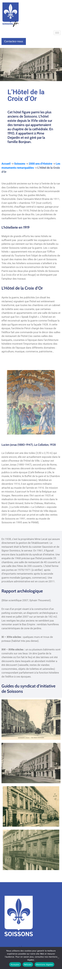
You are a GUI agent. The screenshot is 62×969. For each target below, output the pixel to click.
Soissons (19, 163)
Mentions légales (44, 964)
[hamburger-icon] (57, 33)
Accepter (15, 964)
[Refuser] (58, 957)
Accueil (6, 163)
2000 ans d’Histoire (40, 163)
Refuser (28, 964)
